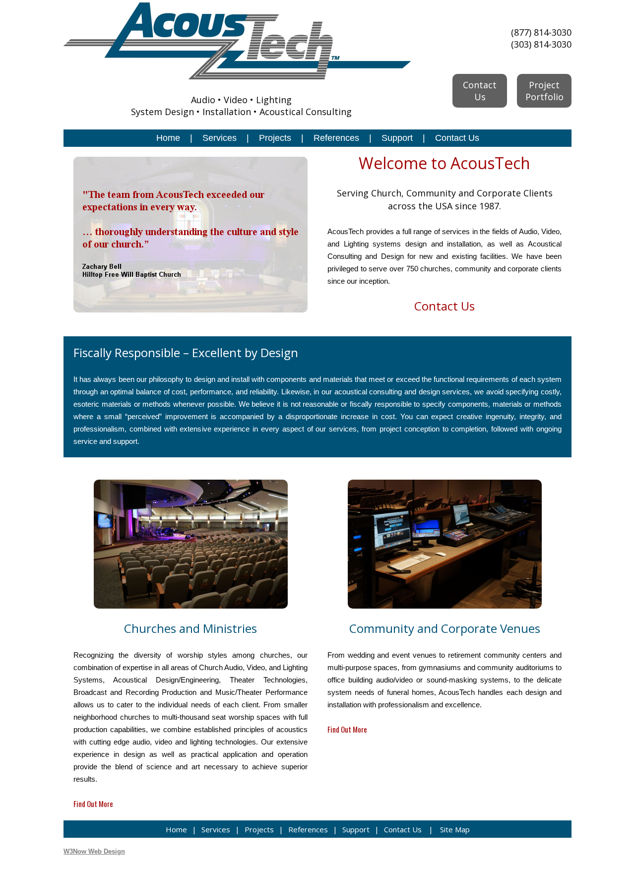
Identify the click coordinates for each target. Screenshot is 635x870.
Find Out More (93, 803)
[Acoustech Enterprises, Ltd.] (237, 76)
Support (397, 138)
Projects (275, 138)
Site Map (455, 829)
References (336, 138)
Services (219, 138)
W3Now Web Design (94, 851)
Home (168, 138)
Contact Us (457, 138)
